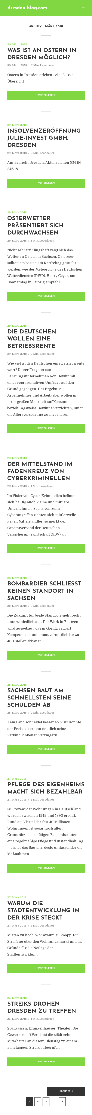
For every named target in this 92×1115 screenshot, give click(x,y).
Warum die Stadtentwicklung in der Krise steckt (43, 911)
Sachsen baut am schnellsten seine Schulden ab (39, 698)
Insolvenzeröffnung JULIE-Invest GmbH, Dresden (44, 138)
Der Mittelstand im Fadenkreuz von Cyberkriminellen (39, 472)
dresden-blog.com (27, 8)
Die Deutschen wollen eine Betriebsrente (31, 339)
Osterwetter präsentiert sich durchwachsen (35, 226)
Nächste (64, 1091)
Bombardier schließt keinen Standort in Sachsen (44, 591)
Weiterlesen (46, 95)
